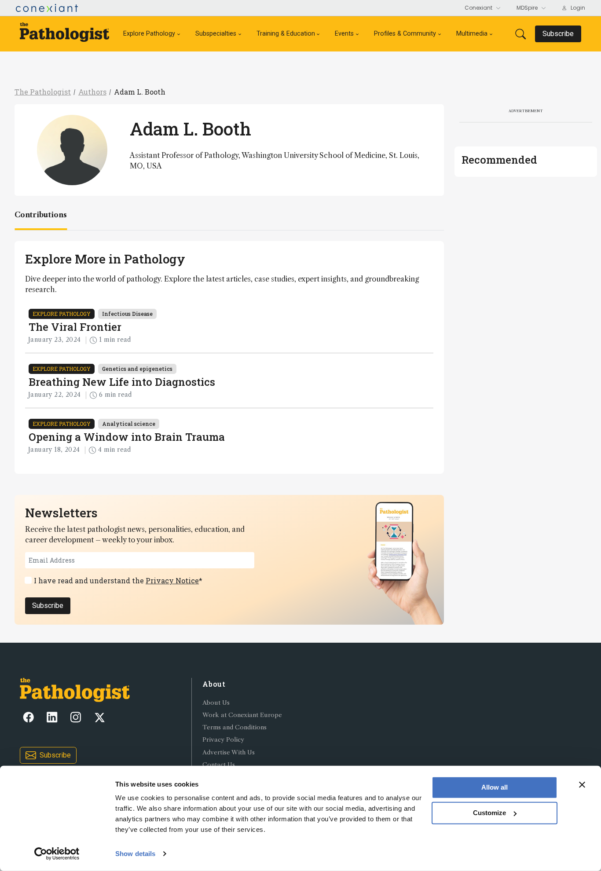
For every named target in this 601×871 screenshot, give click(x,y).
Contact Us (218, 765)
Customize (489, 812)
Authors (92, 91)
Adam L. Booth (139, 91)
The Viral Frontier (75, 327)
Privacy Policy (223, 739)
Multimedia (471, 33)
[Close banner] (582, 784)
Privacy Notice (172, 580)
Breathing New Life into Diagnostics (122, 382)
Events (344, 33)
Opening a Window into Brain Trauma (127, 437)
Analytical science (128, 423)
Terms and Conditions (234, 727)
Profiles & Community (405, 33)
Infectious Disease (127, 313)
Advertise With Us (228, 752)
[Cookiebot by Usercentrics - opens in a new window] (56, 853)
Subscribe (47, 605)
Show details (135, 853)
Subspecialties (215, 33)
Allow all (494, 787)
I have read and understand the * (118, 580)
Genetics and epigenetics (137, 368)
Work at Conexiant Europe (242, 715)
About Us (216, 702)
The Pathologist (43, 91)
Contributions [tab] (41, 214)
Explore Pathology (149, 33)
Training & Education (286, 33)
